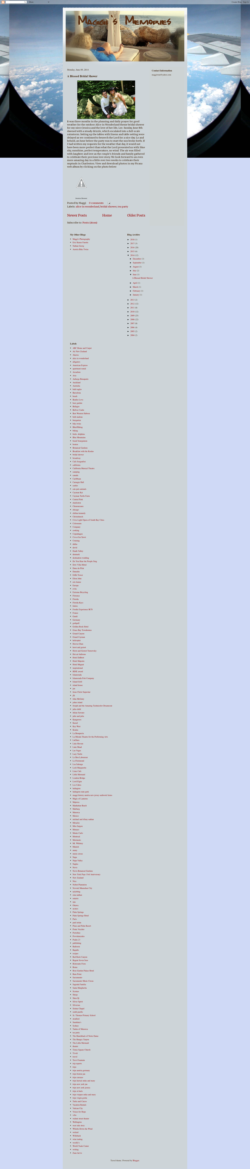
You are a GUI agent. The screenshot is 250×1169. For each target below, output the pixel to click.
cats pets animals (79, 489)
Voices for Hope (79, 1111)
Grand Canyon (78, 633)
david (75, 547)
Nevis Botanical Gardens (83, 870)
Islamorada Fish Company (83, 678)
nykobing (76, 891)
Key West (76, 726)
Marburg (76, 808)
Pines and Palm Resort (82, 925)
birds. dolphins (79, 434)
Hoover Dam (78, 643)
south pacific (78, 1011)
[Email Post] (108, 203)
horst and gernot (79, 647)
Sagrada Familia (79, 984)
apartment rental (79, 368)
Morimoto (77, 840)
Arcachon (76, 372)
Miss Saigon (78, 826)
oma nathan (77, 894)
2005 (132, 331)
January (136, 294)
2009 (132, 315)
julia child (77, 709)
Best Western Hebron (81, 413)
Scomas (76, 991)
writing (76, 1149)
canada (75, 475)
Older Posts (136, 215)
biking (75, 430)
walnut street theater (81, 1118)
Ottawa (75, 905)
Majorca (76, 802)
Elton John (77, 578)
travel (75, 1056)
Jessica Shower (81, 198)
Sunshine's (77, 1022)
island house (78, 685)
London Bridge (79, 778)
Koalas (75, 729)
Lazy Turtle (77, 754)
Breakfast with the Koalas (83, 451)
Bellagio (76, 406)
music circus (78, 853)
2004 (132, 335)
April (135, 282)
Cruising (76, 540)
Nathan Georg (78, 245)
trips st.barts (78, 1091)
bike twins (77, 423)
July (135, 270)
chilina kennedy (79, 513)
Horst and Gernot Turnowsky (84, 650)
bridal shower (108, 206)
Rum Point (77, 974)
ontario (75, 898)
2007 (132, 323)
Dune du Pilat (78, 568)
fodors (75, 606)
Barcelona (77, 392)
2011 (132, 307)
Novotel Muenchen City (82, 888)
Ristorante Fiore (79, 963)
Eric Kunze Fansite (80, 242)
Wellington (77, 1122)
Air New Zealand (80, 351)
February (137, 290)
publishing (77, 943)
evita (75, 588)
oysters (75, 908)
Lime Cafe (77, 771)
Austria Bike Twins (80, 249)
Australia (76, 385)
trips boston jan (79, 1073)
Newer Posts (77, 215)
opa (74, 901)
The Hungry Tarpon (81, 1039)
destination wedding (81, 557)
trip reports (77, 1063)
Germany (76, 619)
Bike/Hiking (78, 427)
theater (75, 1046)
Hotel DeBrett (78, 657)
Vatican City (78, 1108)
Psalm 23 (76, 939)
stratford (76, 1018)
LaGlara (76, 740)
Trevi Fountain (79, 1060)
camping (76, 471)
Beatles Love (78, 399)
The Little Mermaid (81, 1043)
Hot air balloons (79, 654)
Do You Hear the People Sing (85, 561)
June (135, 274)
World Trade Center (81, 1146)
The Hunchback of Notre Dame (85, 1036)
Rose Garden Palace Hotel (83, 970)
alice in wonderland (87, 206)
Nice (74, 881)
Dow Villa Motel (80, 564)
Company (76, 526)
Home (107, 215)
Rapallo (76, 950)
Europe (76, 585)
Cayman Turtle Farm (81, 496)
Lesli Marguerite (79, 767)
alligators (76, 361)
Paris (75, 919)
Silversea (76, 1005)
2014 (132, 255)
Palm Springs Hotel (81, 915)
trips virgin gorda (80, 1097)
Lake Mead (77, 747)
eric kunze (77, 582)
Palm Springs (78, 912)
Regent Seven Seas (80, 960)
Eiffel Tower (78, 575)
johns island (77, 702)
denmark (76, 554)
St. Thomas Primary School (84, 1015)
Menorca (76, 812)
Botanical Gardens (80, 447)
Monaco (76, 829)
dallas (75, 544)
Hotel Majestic (78, 661)
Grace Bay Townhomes (82, 630)
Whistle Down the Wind (82, 1128)
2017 (132, 243)
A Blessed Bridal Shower (82, 76)
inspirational (78, 668)
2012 (132, 303)
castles (75, 485)
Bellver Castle (78, 410)
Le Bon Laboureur (80, 757)
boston (75, 444)
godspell (76, 623)
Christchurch (78, 516)
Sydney (76, 1025)
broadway (77, 458)
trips (74, 1067)
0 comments (96, 203)
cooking (76, 530)
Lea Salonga (78, 764)
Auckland (76, 382)
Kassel (75, 722)
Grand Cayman (79, 637)
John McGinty (78, 698)
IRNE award (78, 671)
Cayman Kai (78, 492)
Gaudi (75, 616)
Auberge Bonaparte (80, 379)
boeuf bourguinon (80, 440)
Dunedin (76, 571)
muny (75, 850)
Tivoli (75, 1053)
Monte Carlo (78, 833)
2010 (132, 311)
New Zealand (78, 877)
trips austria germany (81, 1070)
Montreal (76, 836)
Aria (74, 375)
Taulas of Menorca (80, 1029)
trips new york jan (80, 1084)
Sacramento (77, 977)
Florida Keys (78, 602)
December (137, 258)
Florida (76, 599)
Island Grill (77, 681)
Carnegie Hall (78, 482)
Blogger (136, 1160)
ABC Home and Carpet (82, 348)
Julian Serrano (78, 712)
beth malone (78, 416)
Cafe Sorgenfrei (79, 461)
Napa (75, 857)
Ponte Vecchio (78, 929)
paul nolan (77, 922)
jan (74, 688)
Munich (76, 846)
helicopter (77, 640)
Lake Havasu (78, 743)
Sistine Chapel (78, 1008)
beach (75, 396)
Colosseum (77, 523)
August (136, 266)
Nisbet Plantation (80, 884)
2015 (132, 251)
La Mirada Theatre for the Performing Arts (90, 736)
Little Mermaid (79, 774)
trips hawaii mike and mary (84, 1080)
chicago (76, 509)
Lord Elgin (77, 781)
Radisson (76, 946)
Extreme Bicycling (80, 592)
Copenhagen (78, 533)
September (137, 262)
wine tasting (77, 1139)
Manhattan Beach (80, 805)
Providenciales (78, 936)
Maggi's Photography (81, 239)
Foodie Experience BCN (83, 609)
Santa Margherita (80, 987)
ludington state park (81, 791)
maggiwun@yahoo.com (161, 74)
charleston (77, 502)
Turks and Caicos (80, 1101)
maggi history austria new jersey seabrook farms (92, 795)
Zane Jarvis (77, 1153)
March (136, 286)
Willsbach (77, 1135)
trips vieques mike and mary (84, 1094)
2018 (132, 239)
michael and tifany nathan (83, 819)
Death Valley (78, 551)
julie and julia (78, 716)
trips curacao (78, 1077)
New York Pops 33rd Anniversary (86, 874)
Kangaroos (77, 719)
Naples (75, 864)
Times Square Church (81, 1049)
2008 (132, 319)
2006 (132, 327)
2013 (132, 299)
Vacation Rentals (79, 1104)
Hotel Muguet (78, 664)
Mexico (76, 815)
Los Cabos (77, 784)
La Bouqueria (78, 733)
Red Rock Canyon (80, 956)
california (76, 465)
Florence (76, 595)
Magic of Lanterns (80, 798)
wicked (75, 1132)
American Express (80, 365)
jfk (74, 695)
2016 (132, 247)
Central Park (78, 499)
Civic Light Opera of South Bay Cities (88, 520)
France (75, 612)
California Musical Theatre (83, 468)
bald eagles (77, 389)
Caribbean (77, 478)
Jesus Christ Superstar (81, 692)
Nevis (75, 867)
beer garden (77, 403)
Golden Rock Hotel (80, 626)
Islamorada (77, 674)
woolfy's (76, 1142)
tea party (123, 206)
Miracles (76, 822)
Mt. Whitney (78, 843)
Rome (75, 967)
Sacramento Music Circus (83, 980)
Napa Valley (78, 860)
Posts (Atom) (89, 222)
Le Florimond (78, 760)
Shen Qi (76, 998)
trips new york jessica (81, 1087)
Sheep (75, 994)
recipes (75, 953)
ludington (76, 788)
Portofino (76, 932)
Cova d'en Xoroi (79, 537)
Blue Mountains (79, 437)
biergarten (77, 420)
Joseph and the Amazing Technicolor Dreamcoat (92, 705)
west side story (79, 1125)
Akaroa (76, 354)
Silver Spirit (78, 1001)
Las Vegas (77, 750)
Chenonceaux (78, 506)
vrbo (74, 1115)
